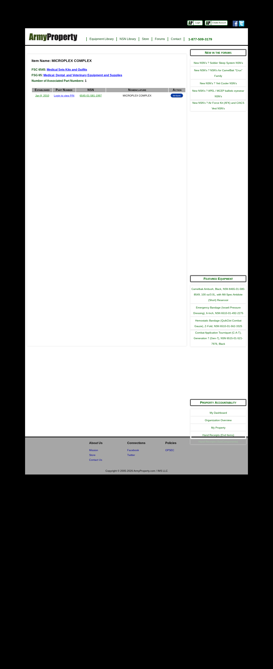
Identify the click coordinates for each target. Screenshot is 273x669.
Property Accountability (218, 402)
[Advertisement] (218, 216)
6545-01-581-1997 (91, 95)
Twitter (131, 454)
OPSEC (169, 450)
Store (145, 39)
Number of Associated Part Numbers (57, 80)
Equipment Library (102, 39)
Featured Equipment (218, 279)
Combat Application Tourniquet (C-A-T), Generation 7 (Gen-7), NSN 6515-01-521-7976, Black (218, 338)
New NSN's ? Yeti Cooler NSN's (218, 83)
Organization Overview (218, 420)
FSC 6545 (38, 69)
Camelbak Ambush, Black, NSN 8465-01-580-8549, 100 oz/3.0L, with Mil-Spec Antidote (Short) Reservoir (218, 294)
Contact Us (95, 459)
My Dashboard (218, 412)
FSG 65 (37, 75)
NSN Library (128, 39)
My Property (218, 427)
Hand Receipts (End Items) (218, 435)
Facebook (133, 450)
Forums (160, 39)
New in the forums (218, 52)
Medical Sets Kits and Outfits (67, 69)
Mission (93, 450)
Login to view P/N (64, 95)
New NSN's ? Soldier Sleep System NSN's (218, 62)
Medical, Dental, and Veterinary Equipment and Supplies (82, 75)
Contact (176, 39)
